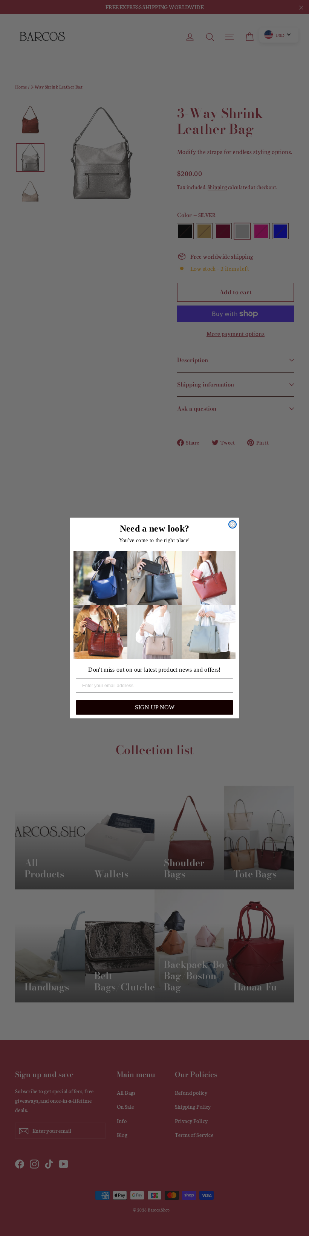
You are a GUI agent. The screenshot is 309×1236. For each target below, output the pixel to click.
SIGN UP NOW (154, 707)
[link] (100, 578)
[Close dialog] (232, 524)
